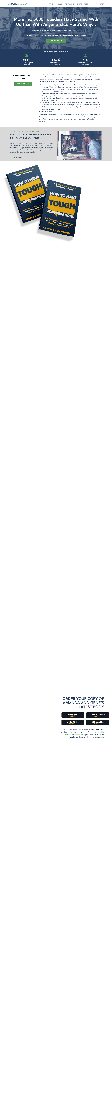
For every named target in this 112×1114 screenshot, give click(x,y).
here (102, 737)
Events (79, 4)
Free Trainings (69, 4)
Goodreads (79, 734)
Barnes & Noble (98, 732)
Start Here (50, 4)
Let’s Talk (103, 4)
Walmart (68, 734)
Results (59, 4)
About (95, 4)
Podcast (87, 4)
